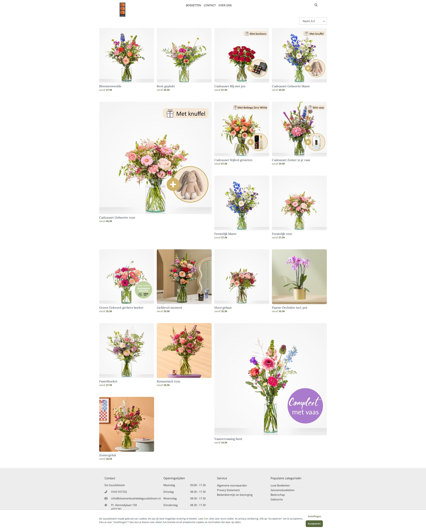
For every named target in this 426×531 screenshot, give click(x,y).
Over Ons (225, 5)
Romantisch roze (168, 381)
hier (206, 518)
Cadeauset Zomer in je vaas (291, 160)
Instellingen (314, 516)
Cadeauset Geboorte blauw (291, 86)
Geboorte (277, 499)
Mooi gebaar (223, 307)
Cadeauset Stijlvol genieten (233, 160)
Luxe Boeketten (280, 485)
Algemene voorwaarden (232, 485)
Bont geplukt (166, 86)
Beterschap (278, 495)
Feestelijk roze (282, 234)
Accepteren (314, 523)
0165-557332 (119, 492)
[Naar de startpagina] (122, 9)
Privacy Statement (228, 490)
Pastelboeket (108, 381)
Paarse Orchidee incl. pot (289, 307)
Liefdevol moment (169, 307)
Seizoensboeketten (283, 490)
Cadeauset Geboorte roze (117, 217)
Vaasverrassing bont (228, 439)
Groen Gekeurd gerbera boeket (121, 307)
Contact (210, 5)
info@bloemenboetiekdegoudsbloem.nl (136, 498)
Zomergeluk (107, 455)
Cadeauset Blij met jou (229, 86)
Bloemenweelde (110, 86)
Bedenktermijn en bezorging (235, 495)
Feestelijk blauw (225, 234)
